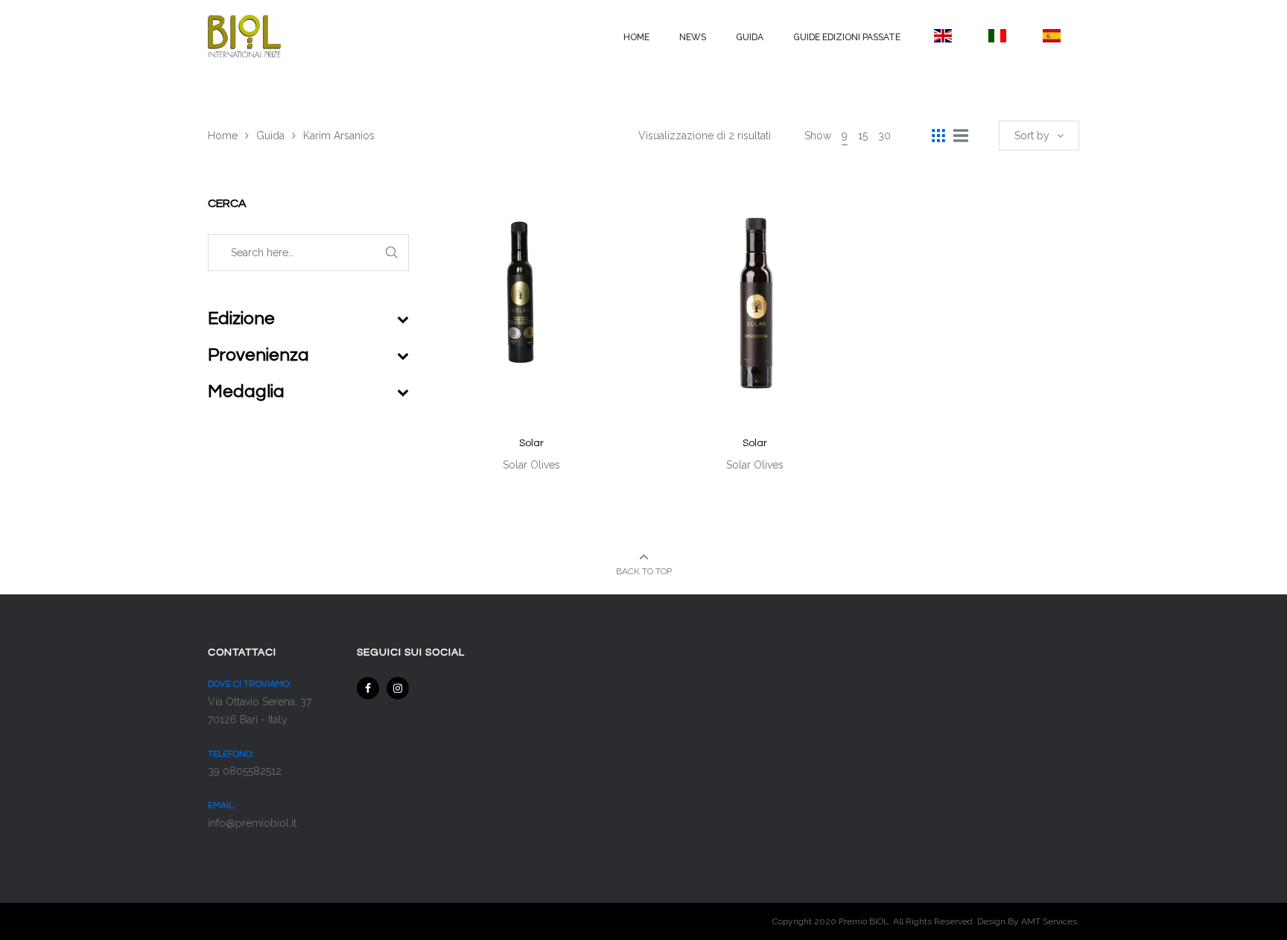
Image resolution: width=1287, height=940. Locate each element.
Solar (531, 443)
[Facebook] (368, 688)
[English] (942, 36)
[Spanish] (1052, 36)
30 (884, 136)
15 (863, 136)
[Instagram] (398, 688)
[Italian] (997, 36)
